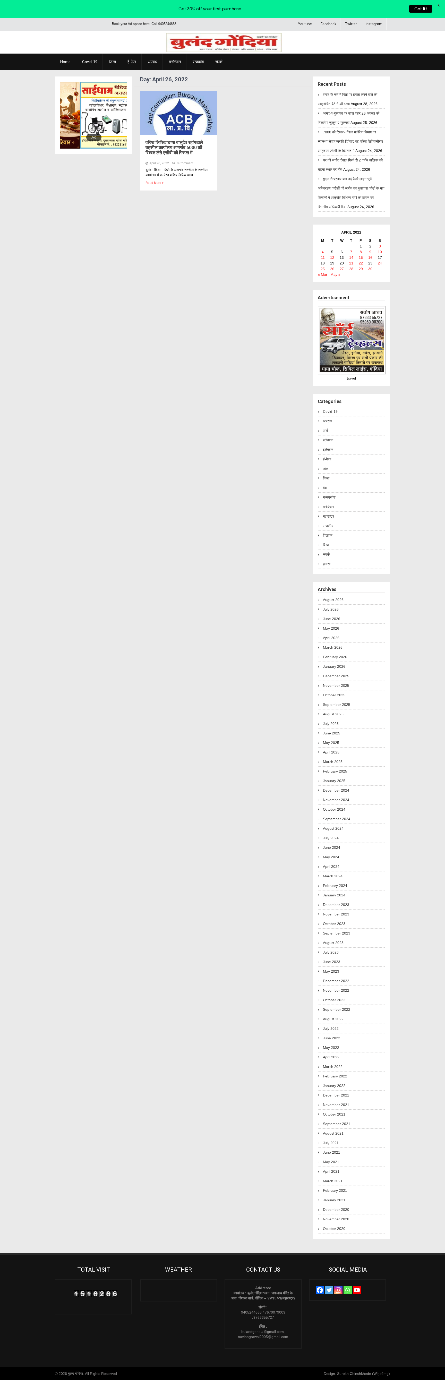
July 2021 (331, 1143)
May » (335, 274)
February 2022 (335, 1076)
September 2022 (336, 1009)
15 (361, 257)
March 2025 (333, 762)
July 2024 (331, 838)
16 (370, 257)
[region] (93, 115)
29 (361, 269)
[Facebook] (320, 1290)
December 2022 (336, 981)
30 (370, 269)
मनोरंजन (175, 61)
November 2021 (336, 1105)
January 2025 (334, 781)
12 (332, 257)
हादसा (326, 564)
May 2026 (331, 628)
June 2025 (331, 733)
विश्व (326, 545)
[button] (68, 115)
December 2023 (336, 905)
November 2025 (336, 685)
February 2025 (335, 771)
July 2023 (331, 952)
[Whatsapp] (348, 1290)
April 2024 (331, 866)
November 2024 (336, 800)
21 (351, 263)
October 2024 (334, 809)
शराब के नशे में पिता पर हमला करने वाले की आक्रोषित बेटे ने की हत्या (347, 99)
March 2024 (333, 876)
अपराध (152, 61)
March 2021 (333, 1181)
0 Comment (185, 163)
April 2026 (331, 638)
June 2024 (331, 847)
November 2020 (336, 1219)
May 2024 (331, 857)
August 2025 (333, 714)
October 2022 (334, 1000)
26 (332, 269)
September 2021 (336, 1124)
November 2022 (336, 990)
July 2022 (331, 1028)
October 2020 (334, 1229)
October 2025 (334, 695)
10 (380, 252)
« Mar (322, 274)
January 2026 (334, 666)
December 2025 (336, 676)
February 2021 (335, 1190)
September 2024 (336, 819)
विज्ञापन (327, 535)
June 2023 (331, 962)
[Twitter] (329, 1290)
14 (351, 257)
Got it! (420, 9)
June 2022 (331, 1038)
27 (342, 269)
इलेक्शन (328, 440)
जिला (112, 61)
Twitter (351, 24)
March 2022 (333, 1067)
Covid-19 (89, 61)
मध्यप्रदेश (329, 497)
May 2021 (331, 1162)
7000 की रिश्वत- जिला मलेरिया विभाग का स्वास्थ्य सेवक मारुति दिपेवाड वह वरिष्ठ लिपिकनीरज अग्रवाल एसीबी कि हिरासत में (350, 141)
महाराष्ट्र (328, 516)
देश (325, 488)
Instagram (374, 24)
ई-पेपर (131, 61)
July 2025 (331, 724)
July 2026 (331, 609)
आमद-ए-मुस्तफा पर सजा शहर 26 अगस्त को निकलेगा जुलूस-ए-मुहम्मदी (348, 118)
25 (323, 269)
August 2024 (333, 828)
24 (380, 263)
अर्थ (325, 430)
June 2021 (331, 1152)
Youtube (305, 24)
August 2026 (333, 600)
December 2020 (336, 1209)
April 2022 (331, 1057)
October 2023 (334, 924)
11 (323, 257)
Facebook (328, 24)
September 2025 (336, 704)
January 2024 (334, 895)
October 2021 (334, 1114)
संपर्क (218, 61)
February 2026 (335, 657)
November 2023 (336, 914)
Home (65, 61)
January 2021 (334, 1200)
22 (361, 263)
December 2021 (336, 1095)
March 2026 (333, 647)
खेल (325, 469)
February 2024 (335, 886)
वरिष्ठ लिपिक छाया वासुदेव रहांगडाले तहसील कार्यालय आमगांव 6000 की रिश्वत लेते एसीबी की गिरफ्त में (174, 147)
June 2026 (331, 619)
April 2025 (331, 752)
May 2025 (331, 743)
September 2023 (336, 933)
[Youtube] (357, 1290)
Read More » (155, 183)
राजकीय (198, 61)
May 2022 (331, 1047)
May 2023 (331, 971)
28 (351, 269)
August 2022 (333, 1019)
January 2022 (334, 1086)
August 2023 (333, 943)
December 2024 (336, 790)
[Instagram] (338, 1290)
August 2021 (333, 1133)
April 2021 (331, 1171)
